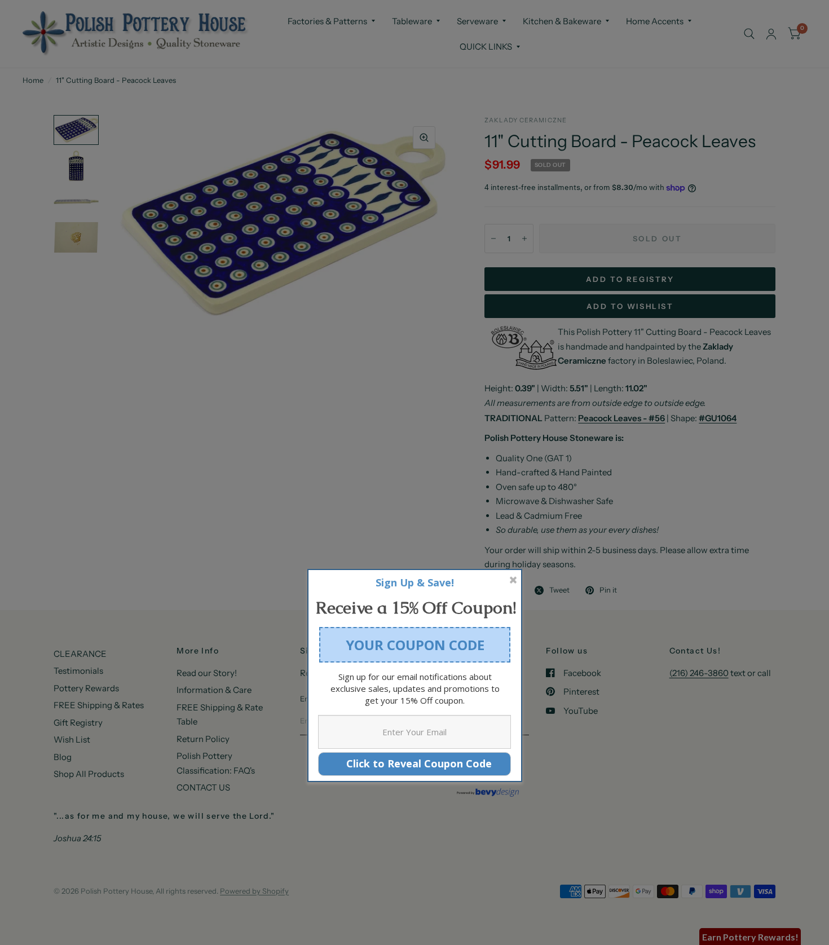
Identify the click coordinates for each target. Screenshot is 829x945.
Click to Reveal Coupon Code (415, 763)
